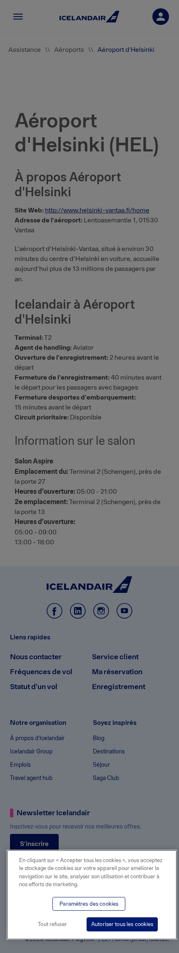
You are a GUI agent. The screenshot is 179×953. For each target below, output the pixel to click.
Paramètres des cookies (89, 904)
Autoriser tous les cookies (122, 924)
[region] (92, 895)
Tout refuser (52, 924)
